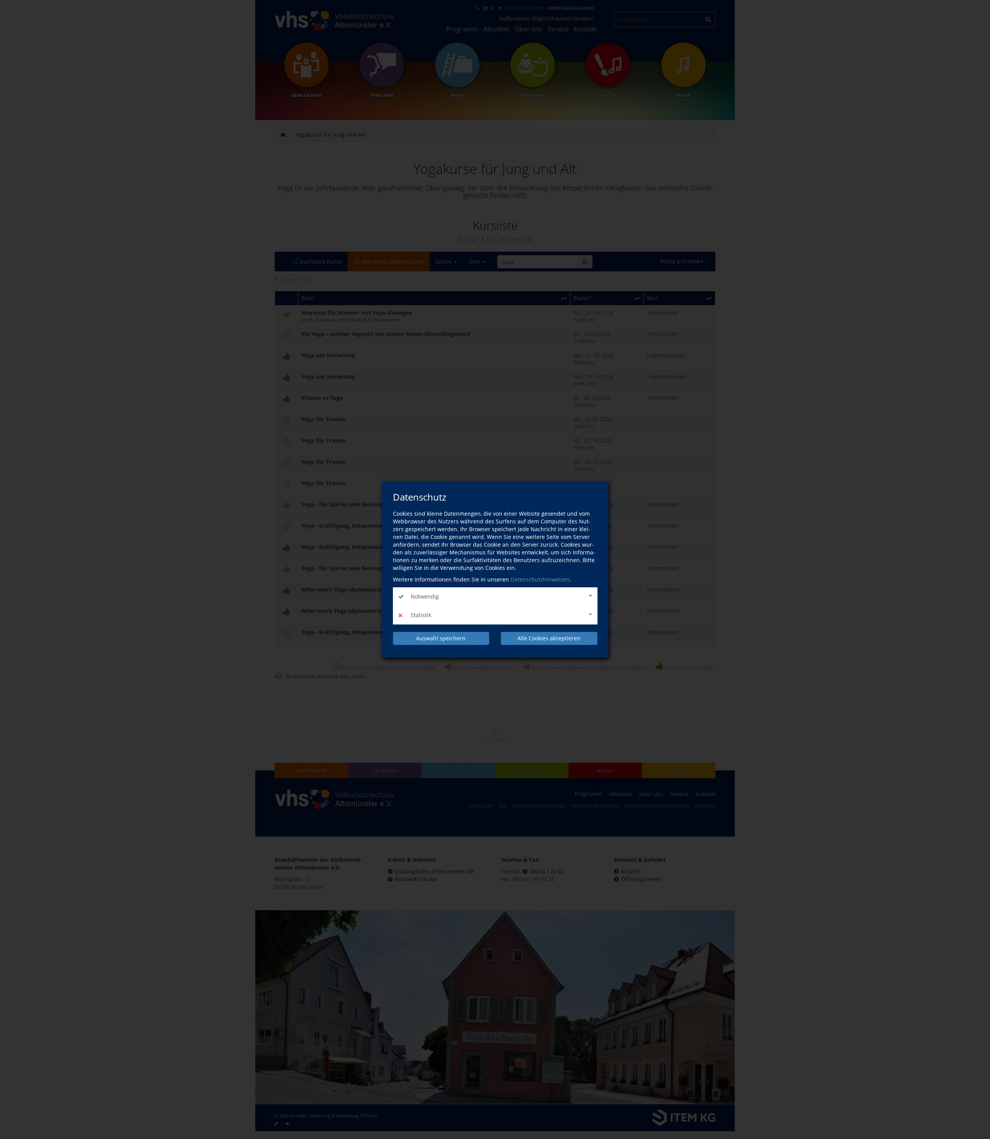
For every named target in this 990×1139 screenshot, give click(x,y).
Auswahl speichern (441, 638)
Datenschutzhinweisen (540, 579)
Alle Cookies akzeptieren (548, 638)
